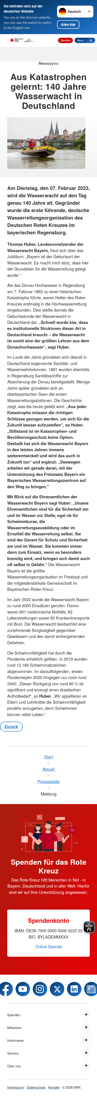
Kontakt (54, 1087)
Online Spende (48, 946)
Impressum (15, 1087)
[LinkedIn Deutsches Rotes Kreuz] (74, 989)
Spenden (65, 40)
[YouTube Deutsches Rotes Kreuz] (23, 989)
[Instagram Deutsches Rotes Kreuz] (40, 989)
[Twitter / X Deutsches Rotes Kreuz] (57, 989)
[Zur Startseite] (22, 40)
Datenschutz (36, 1087)
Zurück (11, 726)
